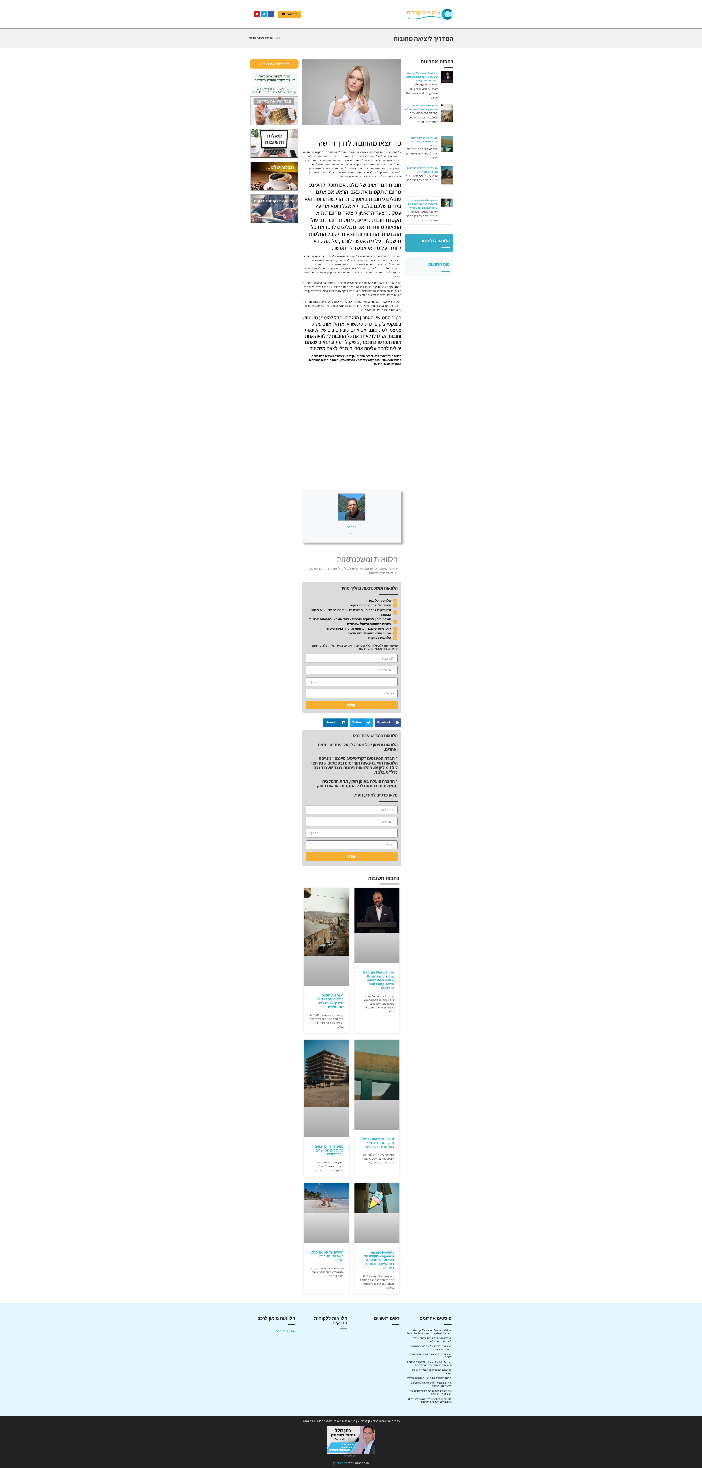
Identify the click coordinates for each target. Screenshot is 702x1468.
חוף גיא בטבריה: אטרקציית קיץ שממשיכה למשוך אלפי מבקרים (431, 1384)
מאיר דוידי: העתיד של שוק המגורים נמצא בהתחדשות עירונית (424, 141)
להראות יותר (287, 1331)
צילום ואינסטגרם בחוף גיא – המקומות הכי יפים (429, 1378)
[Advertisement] (355, 13)
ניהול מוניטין (340, 1463)
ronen (352, 526)
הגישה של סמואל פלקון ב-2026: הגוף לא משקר (327, 1256)
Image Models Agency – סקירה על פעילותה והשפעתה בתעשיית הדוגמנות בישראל (423, 204)
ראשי (277, 37)
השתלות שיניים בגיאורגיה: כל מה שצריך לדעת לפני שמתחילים (331, 1001)
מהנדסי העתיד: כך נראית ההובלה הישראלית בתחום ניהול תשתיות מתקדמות (430, 1400)
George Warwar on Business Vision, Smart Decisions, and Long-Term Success (422, 76)
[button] (388, 722)
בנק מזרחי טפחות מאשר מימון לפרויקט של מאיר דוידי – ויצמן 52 (431, 1392)
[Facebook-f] (271, 14)
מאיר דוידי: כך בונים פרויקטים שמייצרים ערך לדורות (329, 1150)
